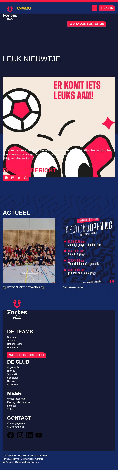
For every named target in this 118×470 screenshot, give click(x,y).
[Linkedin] (29, 435)
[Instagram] (20, 435)
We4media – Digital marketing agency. (21, 462)
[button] (94, 8)
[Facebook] (10, 435)
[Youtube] (38, 435)
